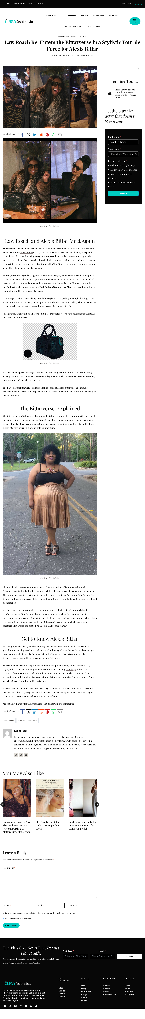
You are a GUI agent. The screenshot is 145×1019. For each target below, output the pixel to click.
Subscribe (138, 4)
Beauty (83, 988)
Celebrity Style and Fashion (68, 36)
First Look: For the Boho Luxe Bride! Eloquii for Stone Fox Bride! (82, 825)
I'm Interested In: (116, 160)
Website (73, 905)
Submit (129, 956)
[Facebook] (22, 135)
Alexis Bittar (9, 721)
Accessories (129, 991)
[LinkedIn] (35, 135)
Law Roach (32, 721)
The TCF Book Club (72, 26)
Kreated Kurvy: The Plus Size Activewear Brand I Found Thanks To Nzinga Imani (125, 94)
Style (62, 15)
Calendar (106, 991)
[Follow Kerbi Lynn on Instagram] (21, 755)
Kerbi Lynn (57, 55)
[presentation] (17, 798)
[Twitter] (10, 1006)
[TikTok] (36, 1006)
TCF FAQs (62, 994)
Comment (9, 867)
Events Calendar (92, 26)
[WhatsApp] (53, 135)
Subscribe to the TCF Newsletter (19, 918)
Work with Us (19, 3)
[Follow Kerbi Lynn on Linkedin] (26, 755)
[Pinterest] (47, 135)
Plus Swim (106, 985)
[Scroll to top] (5, 1012)
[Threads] (20, 1006)
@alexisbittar (9, 391)
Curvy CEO (113, 15)
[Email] (60, 135)
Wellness (72, 15)
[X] (28, 135)
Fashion (127, 985)
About (7, 3)
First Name (113, 136)
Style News (84, 36)
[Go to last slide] (2, 804)
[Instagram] (15, 1006)
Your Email (113, 148)
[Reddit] (41, 135)
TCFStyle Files (129, 994)
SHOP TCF (135, 21)
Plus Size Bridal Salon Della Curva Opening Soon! (48, 825)
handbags (71, 669)
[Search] (137, 68)
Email (40, 905)
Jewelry (21, 721)
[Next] (97, 804)
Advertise (62, 991)
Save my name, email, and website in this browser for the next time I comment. (40, 913)
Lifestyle (84, 15)
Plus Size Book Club (109, 994)
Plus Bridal (106, 988)
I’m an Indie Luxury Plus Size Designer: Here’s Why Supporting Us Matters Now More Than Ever (16, 828)
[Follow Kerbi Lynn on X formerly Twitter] (16, 755)
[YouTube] (26, 1006)
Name (7, 905)
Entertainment (98, 15)
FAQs (30, 3)
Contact (39, 3)
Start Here (51, 15)
